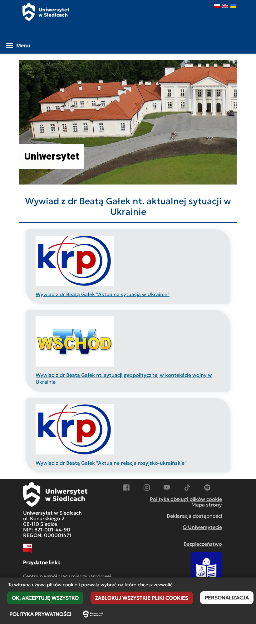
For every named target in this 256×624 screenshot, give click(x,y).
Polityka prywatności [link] (40, 614)
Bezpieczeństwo (203, 544)
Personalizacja (227, 597)
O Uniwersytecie (202, 527)
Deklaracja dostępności (194, 516)
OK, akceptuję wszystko (45, 598)
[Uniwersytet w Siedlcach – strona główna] (93, 614)
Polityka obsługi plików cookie (186, 499)
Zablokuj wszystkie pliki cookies (141, 598)
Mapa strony (206, 505)
